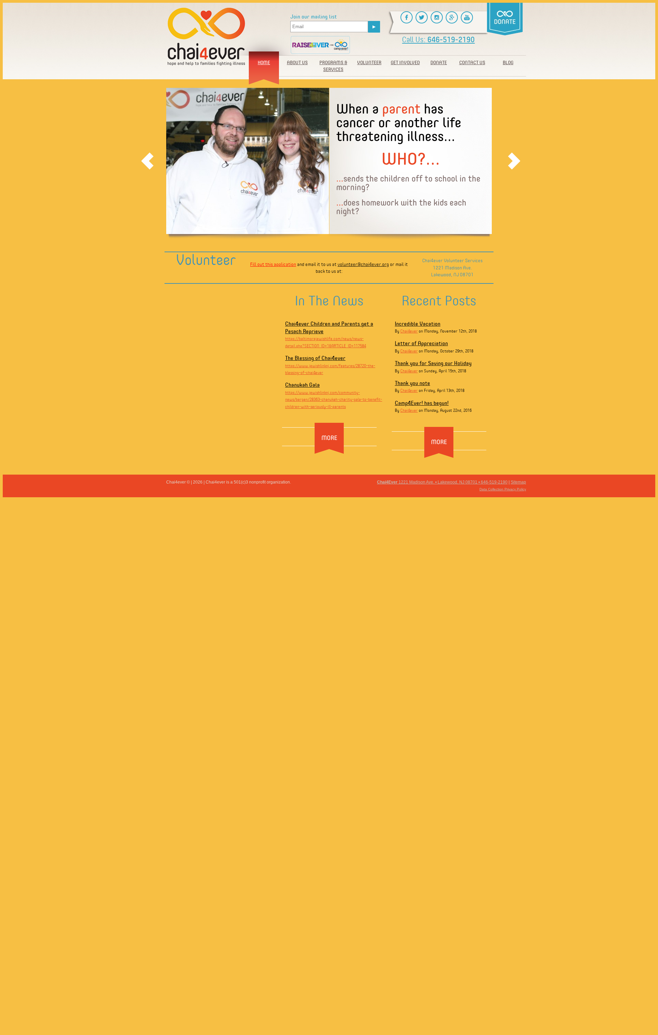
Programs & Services (333, 66)
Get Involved (405, 62)
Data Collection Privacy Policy (502, 489)
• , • (442, 482)
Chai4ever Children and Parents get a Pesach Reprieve (329, 327)
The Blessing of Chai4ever (315, 358)
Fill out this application (273, 264)
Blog (508, 62)
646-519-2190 (438, 39)
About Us (297, 62)
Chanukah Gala (302, 384)
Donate (438, 62)
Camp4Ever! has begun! (422, 403)
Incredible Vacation (417, 323)
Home (264, 62)
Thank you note (412, 383)
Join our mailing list (313, 16)
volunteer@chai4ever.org (363, 264)
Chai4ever (409, 331)
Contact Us (472, 62)
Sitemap (518, 482)
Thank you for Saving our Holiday (433, 363)
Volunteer (369, 62)
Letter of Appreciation (421, 343)
